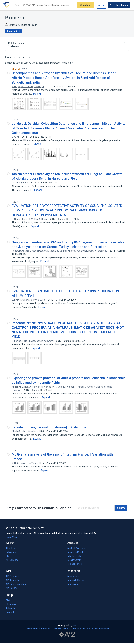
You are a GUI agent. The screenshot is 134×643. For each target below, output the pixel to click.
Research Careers (76, 580)
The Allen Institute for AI (67, 634)
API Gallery (11, 588)
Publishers (11, 552)
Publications (73, 576)
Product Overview (76, 548)
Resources (72, 584)
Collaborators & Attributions (38, 628)
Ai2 (74, 625)
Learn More (11, 537)
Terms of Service (62, 628)
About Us (10, 548)
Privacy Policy (78, 628)
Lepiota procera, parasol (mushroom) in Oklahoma (49, 427)
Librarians (11, 604)
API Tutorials (12, 580)
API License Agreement (98, 628)
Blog (9, 556)
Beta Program (74, 560)
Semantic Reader (76, 552)
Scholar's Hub (74, 556)
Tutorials (10, 608)
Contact (10, 612)
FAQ (8, 600)
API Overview (12, 576)
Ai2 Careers (12, 560)
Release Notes (74, 564)
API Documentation (16, 584)
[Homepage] (6, 5)
